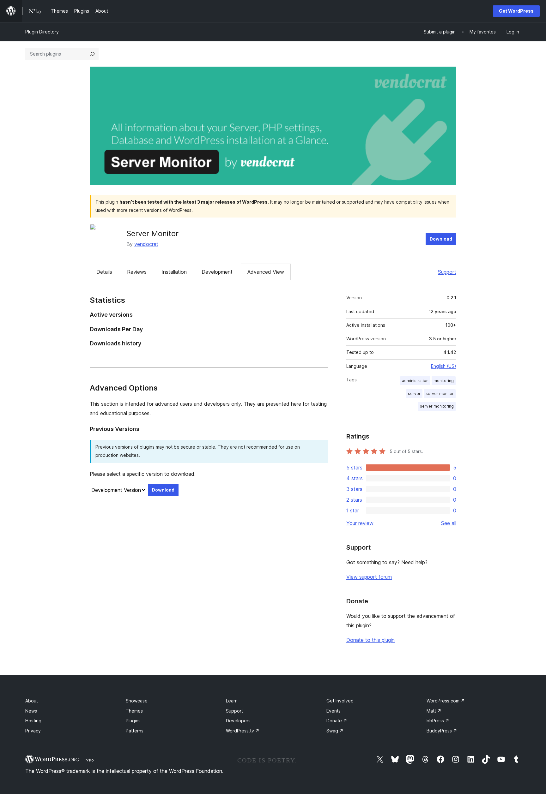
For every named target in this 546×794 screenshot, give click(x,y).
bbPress (438, 720)
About (31, 700)
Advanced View (265, 272)
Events (333, 710)
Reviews (137, 272)
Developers (238, 720)
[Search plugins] (92, 54)
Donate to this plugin (370, 640)
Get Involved (340, 700)
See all (448, 523)
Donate (336, 720)
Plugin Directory (42, 31)
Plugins (133, 720)
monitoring (444, 380)
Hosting (33, 720)
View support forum (369, 577)
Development (217, 272)
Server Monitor (152, 233)
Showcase (137, 700)
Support (447, 272)
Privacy (33, 730)
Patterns (134, 730)
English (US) (443, 366)
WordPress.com (446, 700)
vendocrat (146, 244)
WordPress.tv (242, 730)
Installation (174, 272)
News (31, 710)
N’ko (90, 759)
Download (441, 239)
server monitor (440, 393)
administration (415, 380)
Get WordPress (516, 11)
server (414, 393)
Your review (359, 523)
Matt (434, 710)
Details (104, 272)
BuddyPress (442, 730)
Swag (334, 730)
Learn (232, 700)
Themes (134, 710)
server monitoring (437, 406)
